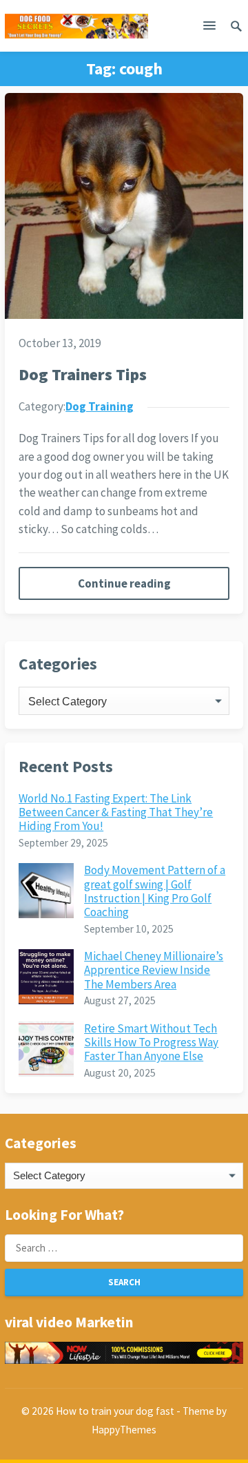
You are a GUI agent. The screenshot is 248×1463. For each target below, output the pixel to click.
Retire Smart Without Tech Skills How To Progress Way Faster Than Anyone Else (151, 1042)
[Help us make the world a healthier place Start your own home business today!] (124, 1353)
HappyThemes (124, 1429)
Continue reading (124, 583)
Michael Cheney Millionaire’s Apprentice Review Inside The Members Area (153, 970)
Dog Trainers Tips (83, 374)
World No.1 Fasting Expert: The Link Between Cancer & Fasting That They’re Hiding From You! (116, 812)
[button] (209, 28)
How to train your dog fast (115, 1411)
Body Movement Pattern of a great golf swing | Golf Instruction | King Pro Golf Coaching (154, 891)
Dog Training (99, 406)
